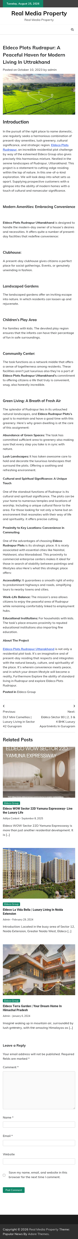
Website (9, 1154)
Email (8, 1136)
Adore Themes (38, 1234)
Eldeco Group (26, 692)
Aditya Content (11, 818)
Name (8, 1117)
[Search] (72, 29)
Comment (11, 1067)
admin (52, 70)
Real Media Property (39, 13)
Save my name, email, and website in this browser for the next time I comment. (38, 1175)
